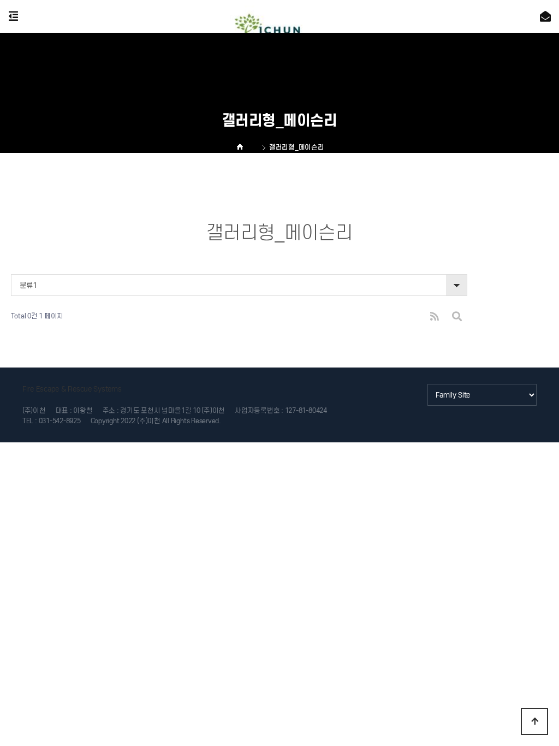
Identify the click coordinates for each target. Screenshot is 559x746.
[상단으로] (534, 721)
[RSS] (434, 316)
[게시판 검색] (457, 316)
